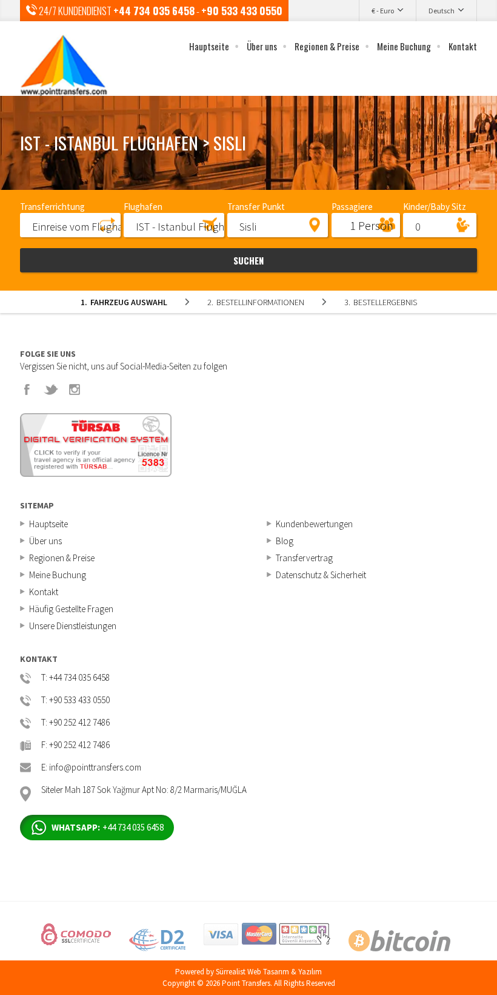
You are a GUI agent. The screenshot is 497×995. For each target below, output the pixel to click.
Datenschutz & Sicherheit (321, 574)
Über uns (262, 46)
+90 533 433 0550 (241, 10)
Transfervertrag (304, 557)
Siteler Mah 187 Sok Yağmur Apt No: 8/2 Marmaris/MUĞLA (144, 790)
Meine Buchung (404, 46)
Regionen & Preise (327, 46)
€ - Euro (383, 10)
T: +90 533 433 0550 (75, 700)
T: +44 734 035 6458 (75, 678)
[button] (70, 224)
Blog (284, 540)
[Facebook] (27, 389)
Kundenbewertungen (314, 523)
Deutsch (442, 10)
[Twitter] (51, 389)
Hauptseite (209, 46)
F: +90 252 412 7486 (75, 745)
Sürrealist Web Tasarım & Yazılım (269, 971)
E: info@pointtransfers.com (91, 768)
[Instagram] (74, 389)
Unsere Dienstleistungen (72, 625)
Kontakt (463, 46)
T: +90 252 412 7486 (75, 723)
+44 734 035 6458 (154, 10)
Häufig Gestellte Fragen (71, 608)
